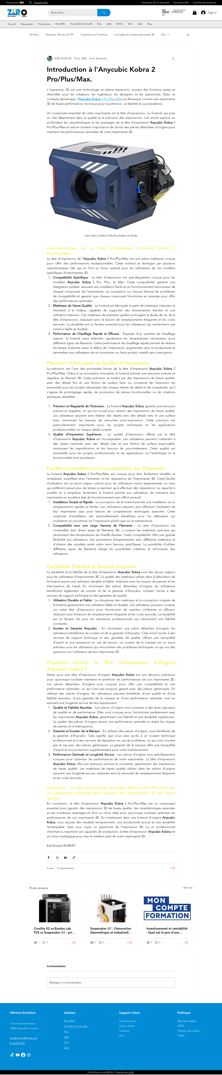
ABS (66, 1037)
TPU (66, 1042)
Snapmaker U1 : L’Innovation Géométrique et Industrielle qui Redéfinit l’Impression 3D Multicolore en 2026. (110, 930)
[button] (195, 12)
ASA (66, 1048)
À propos (124, 1030)
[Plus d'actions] (173, 58)
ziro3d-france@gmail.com (23, 1038)
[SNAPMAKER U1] (111, 908)
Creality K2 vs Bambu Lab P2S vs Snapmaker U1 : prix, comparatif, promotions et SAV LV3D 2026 (54, 930)
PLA (66, 1032)
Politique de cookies (189, 1030)
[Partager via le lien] (74, 857)
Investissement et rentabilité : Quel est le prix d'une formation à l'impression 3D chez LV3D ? (166, 930)
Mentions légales (187, 1021)
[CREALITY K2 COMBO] (55, 908)
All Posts (34, 34)
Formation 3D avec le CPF (60, 34)
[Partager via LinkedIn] (65, 857)
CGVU (181, 1035)
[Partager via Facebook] (48, 857)
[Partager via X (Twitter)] (57, 857)
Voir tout (188, 887)
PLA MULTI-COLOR (75, 1026)
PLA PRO (69, 1021)
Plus (163, 34)
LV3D (131, 1072)
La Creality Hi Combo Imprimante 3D (134, 34)
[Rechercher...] (103, 12)
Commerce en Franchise (94, 34)
